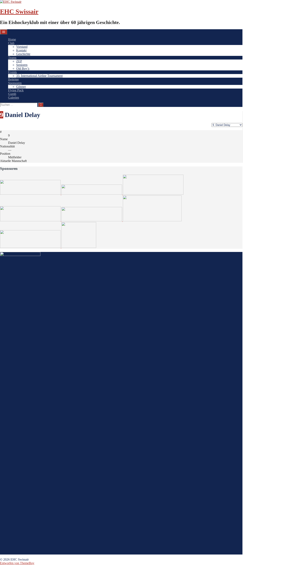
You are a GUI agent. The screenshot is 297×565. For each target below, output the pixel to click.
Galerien (13, 97)
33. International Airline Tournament (39, 75)
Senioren (21, 65)
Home (12, 39)
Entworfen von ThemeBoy (17, 563)
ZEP (19, 61)
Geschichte (23, 54)
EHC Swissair (19, 11)
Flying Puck (16, 90)
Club (11, 43)
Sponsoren (15, 83)
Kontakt (21, 50)
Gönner (21, 86)
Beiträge (13, 79)
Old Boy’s (22, 68)
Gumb (12, 94)
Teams (12, 57)
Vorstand (21, 46)
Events (12, 72)
